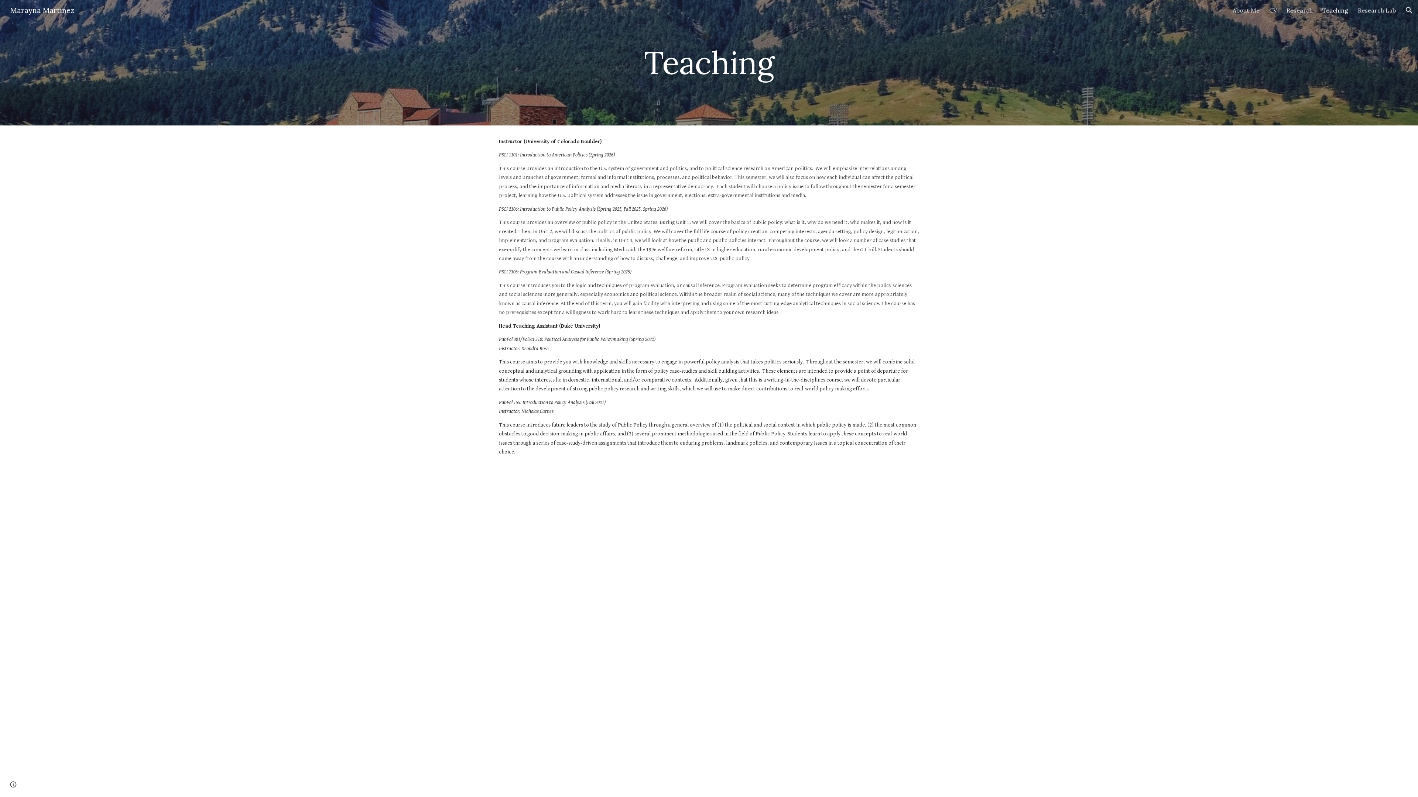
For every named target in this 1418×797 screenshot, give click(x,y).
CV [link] (1273, 10)
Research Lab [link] (1377, 10)
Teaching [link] (1335, 10)
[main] (709, 62)
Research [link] (1300, 10)
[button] (1409, 10)
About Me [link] (1246, 10)
